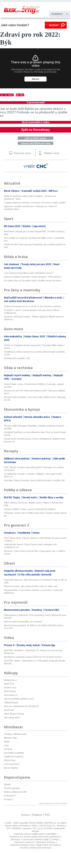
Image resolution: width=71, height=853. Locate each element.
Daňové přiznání (13, 417)
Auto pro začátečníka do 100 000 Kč (21, 706)
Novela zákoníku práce (37, 417)
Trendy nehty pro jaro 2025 (36, 264)
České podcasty (12, 788)
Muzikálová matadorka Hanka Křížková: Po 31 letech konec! (33, 657)
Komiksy (37, 610)
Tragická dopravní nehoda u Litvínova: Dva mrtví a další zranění (35, 202)
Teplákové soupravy (13, 756)
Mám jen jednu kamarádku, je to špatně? (23, 621)
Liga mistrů (39, 226)
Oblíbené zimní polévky (17, 458)
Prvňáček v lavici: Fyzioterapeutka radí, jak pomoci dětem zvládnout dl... (31, 311)
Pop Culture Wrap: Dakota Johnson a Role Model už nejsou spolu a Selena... (35, 539)
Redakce (37, 814)
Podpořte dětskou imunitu (18, 571)
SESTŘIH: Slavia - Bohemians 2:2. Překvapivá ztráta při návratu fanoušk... (34, 662)
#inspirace (10, 532)
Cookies (55, 839)
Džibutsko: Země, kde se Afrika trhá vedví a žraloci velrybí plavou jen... (35, 514)
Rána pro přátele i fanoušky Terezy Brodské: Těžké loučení (32, 277)
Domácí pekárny (41, 458)
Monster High (10, 738)
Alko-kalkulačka (13, 336)
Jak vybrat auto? (12, 717)
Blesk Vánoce (12, 191)
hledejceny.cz (10, 680)
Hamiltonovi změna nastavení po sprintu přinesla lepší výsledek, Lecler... (34, 353)
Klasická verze (22, 153)
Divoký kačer (30, 497)
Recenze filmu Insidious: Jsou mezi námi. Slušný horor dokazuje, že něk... (35, 398)
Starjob (7, 784)
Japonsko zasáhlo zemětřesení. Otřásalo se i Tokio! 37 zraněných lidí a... (30, 207)
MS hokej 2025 (12, 226)
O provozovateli (35, 102)
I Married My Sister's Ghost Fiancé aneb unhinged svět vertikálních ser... (30, 545)
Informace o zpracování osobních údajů (30, 839)
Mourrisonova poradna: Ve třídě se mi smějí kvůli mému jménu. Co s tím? (34, 626)
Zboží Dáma (10, 691)
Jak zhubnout (12, 264)
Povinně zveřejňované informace (35, 847)
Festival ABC (52, 610)
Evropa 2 (8, 799)
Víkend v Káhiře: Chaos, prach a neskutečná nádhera (29, 509)
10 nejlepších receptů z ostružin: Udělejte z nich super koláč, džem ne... (33, 475)
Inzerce (25, 814)
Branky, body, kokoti (28, 645)
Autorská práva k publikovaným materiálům (35, 834)
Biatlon (27, 226)
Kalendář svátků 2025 (34, 191)
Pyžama (8, 749)
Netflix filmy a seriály (52, 497)
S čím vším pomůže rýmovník (34, 574)
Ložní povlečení (11, 764)
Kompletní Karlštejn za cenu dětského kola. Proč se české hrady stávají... (35, 433)
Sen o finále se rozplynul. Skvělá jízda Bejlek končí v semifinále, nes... (34, 239)
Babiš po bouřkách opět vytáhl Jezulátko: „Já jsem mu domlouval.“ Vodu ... (30, 197)
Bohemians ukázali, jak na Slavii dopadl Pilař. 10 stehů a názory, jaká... (34, 232)
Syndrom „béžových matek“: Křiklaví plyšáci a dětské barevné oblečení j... (34, 318)
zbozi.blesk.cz (11, 695)
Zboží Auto (9, 710)
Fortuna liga (48, 645)
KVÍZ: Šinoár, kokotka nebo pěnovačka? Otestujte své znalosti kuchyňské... (34, 468)
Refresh (35, 79)
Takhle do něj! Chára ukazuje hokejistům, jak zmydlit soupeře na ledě (34, 245)
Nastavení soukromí (24, 842)
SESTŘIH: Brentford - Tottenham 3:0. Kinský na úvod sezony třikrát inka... (33, 651)
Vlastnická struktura (45, 842)
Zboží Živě (9, 684)
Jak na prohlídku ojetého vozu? (19, 699)
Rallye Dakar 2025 (35, 336)
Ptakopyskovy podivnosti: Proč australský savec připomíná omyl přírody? (35, 616)
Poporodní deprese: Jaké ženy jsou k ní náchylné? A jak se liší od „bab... (35, 581)
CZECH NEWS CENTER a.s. (43, 823)
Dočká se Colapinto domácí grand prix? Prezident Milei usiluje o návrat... (34, 346)
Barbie (7, 741)
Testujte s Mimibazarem (15, 734)
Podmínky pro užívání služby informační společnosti (35, 836)
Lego (6, 745)
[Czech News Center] (42, 165)
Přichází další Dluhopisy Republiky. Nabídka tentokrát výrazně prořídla (34, 427)
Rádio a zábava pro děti (15, 792)
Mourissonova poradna (17, 610)
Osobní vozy (10, 687)
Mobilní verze (51, 153)
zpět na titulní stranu (35, 138)
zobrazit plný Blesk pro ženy (35, 143)
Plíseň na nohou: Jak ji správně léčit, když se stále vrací (31, 586)
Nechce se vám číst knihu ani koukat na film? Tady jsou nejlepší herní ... (34, 392)
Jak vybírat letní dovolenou (19, 301)
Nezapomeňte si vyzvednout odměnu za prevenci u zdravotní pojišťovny (33, 591)
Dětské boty (10, 760)
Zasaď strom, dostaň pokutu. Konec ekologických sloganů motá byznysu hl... (34, 440)
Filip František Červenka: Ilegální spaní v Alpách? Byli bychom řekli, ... (33, 504)
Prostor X (9, 645)
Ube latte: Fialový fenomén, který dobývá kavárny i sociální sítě (34, 480)
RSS (47, 814)
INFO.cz (53, 191)
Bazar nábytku (11, 768)
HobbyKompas (11, 702)
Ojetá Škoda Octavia (14, 714)
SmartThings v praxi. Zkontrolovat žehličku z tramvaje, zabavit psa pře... (34, 385)
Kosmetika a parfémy (14, 753)
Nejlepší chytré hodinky (17, 375)
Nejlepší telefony (42, 375)
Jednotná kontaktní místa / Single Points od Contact (34, 845)
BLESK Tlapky (12, 497)
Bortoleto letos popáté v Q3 (17, 358)
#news (36, 532)
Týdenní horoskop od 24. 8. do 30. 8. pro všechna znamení (32, 306)
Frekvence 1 (10, 795)
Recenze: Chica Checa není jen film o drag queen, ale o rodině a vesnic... (34, 552)
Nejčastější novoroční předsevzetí (23, 297)
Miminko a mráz (54, 297)
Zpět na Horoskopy (35, 129)
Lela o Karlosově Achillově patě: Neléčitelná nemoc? (28, 273)
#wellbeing (24, 532)
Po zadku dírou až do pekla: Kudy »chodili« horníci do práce (32, 280)
